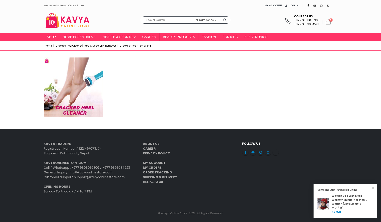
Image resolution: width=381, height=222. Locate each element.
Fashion (209, 37)
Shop (51, 37)
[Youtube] (315, 5)
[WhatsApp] (328, 5)
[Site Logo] (67, 22)
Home (48, 45)
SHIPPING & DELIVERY (160, 177)
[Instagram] (321, 5)
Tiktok (276, 152)
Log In (294, 5)
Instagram (261, 152)
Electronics (255, 37)
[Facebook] (308, 5)
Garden (149, 37)
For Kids (230, 37)
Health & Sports (118, 37)
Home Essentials (78, 37)
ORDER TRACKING (157, 172)
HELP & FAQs (153, 182)
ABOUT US (151, 144)
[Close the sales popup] (373, 188)
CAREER (149, 148)
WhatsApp (268, 152)
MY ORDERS (152, 167)
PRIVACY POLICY (156, 153)
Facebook (245, 152)
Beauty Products (179, 37)
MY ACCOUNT (273, 5)
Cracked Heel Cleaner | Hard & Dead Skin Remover (86, 45)
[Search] (224, 20)
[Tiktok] (334, 5)
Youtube (253, 152)
